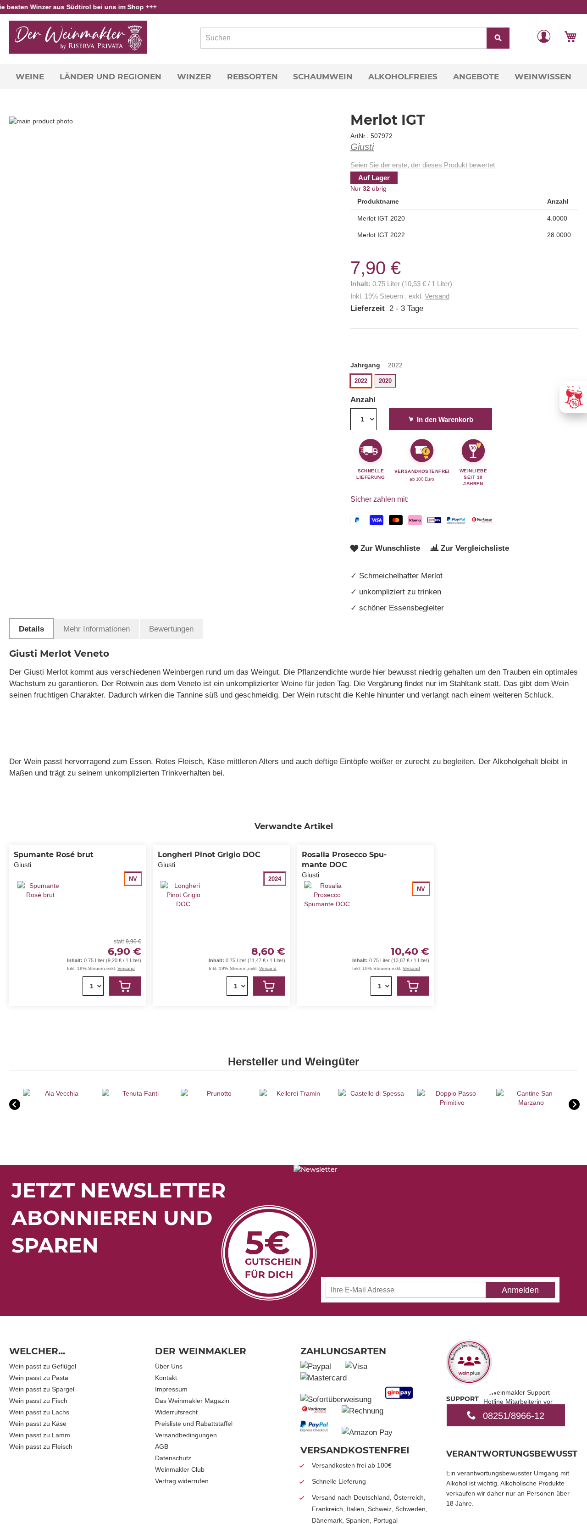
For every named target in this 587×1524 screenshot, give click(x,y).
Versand (437, 296)
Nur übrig (368, 188)
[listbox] (464, 382)
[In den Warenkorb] (125, 986)
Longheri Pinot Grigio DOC (209, 854)
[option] (58, 1105)
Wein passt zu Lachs (39, 1412)
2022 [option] (360, 380)
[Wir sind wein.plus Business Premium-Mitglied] (469, 1382)
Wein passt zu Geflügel (42, 1366)
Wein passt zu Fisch (38, 1400)
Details (31, 629)
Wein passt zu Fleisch (40, 1446)
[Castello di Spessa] (373, 1093)
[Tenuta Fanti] (137, 1093)
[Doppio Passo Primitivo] (452, 1102)
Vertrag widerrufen (182, 1481)
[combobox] (354, 38)
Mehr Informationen (96, 629)
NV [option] (133, 879)
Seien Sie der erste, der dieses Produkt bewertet (422, 165)
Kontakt (166, 1377)
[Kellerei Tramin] (294, 1093)
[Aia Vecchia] (58, 1093)
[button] (544, 35)
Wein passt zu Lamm (39, 1435)
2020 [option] (385, 380)
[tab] (31, 628)
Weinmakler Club (180, 1469)
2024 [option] (274, 879)
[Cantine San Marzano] (531, 1102)
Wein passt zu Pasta (38, 1377)
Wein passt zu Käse (37, 1423)
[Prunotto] (215, 1093)
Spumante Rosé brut (54, 854)
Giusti (362, 147)
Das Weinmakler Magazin (192, 1400)
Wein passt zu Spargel (41, 1389)
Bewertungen (171, 629)
